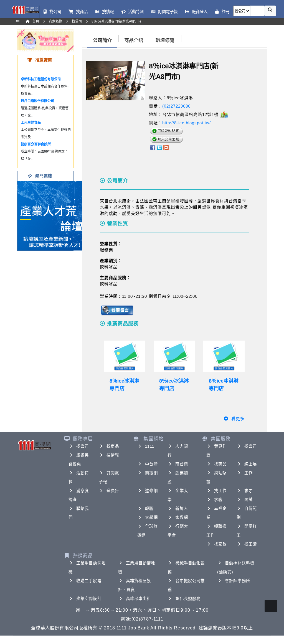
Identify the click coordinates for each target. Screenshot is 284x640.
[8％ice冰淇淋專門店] (124, 356)
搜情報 (112, 455)
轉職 (149, 508)
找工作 (220, 490)
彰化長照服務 (188, 598)
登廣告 (112, 490)
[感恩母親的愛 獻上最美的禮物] (45, 40)
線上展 (250, 464)
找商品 (112, 446)
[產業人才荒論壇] (52, 215)
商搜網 (151, 473)
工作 (248, 473)
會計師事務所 (237, 581)
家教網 (181, 517)
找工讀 (250, 544)
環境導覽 (165, 40)
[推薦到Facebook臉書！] (152, 147)
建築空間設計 (89, 598)
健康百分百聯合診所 (36, 144)
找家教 (220, 544)
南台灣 (181, 464)
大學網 (151, 517)
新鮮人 (181, 508)
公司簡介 (102, 40)
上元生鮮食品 (31, 123)
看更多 (238, 418)
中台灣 (151, 464)
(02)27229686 (176, 106)
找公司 (82, 446)
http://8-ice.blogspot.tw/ (186, 122)
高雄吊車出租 (138, 598)
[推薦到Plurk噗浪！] (166, 147)
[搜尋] (270, 11)
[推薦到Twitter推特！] (159, 147)
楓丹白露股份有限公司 (37, 101)
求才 (248, 490)
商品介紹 (133, 40)
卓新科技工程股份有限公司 (41, 79)
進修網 (151, 490)
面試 (248, 499)
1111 (149, 446)
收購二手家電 (89, 581)
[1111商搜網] (25, 9)
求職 (218, 499)
